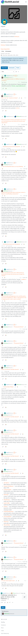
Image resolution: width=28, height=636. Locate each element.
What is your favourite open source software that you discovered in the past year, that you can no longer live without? (12, 274)
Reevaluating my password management (11, 146)
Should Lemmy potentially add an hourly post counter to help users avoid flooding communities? (13, 193)
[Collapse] (3, 76)
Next (3, 607)
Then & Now (7, 525)
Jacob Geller (7, 503)
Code (2, 631)
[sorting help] (16, 71)
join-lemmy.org (5, 633)
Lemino (5, 506)
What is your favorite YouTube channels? (10, 369)
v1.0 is (17, 108)
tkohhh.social (12, 1)
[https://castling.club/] (24, 597)
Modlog (3, 622)
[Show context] (3, 82)
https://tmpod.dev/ (5, 49)
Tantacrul (6, 521)
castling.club (3, 600)
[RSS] (18, 71)
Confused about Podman (8, 387)
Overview (4, 67)
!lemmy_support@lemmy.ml (18, 86)
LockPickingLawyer (8, 511)
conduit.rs (23, 279)
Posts (17, 67)
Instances (3, 625)
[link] (5, 82)
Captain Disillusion (8, 486)
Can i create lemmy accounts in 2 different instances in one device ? (13, 79)
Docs (2, 628)
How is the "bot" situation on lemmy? (9, 98)
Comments (12, 67)
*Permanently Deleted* (19, 327)
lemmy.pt (17, 36)
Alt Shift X (6, 483)
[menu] (26, 2)
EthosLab (6, 494)
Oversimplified (7, 516)
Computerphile (7, 489)
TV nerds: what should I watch (8, 580)
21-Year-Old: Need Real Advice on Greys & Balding (12, 166)
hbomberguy (7, 500)
